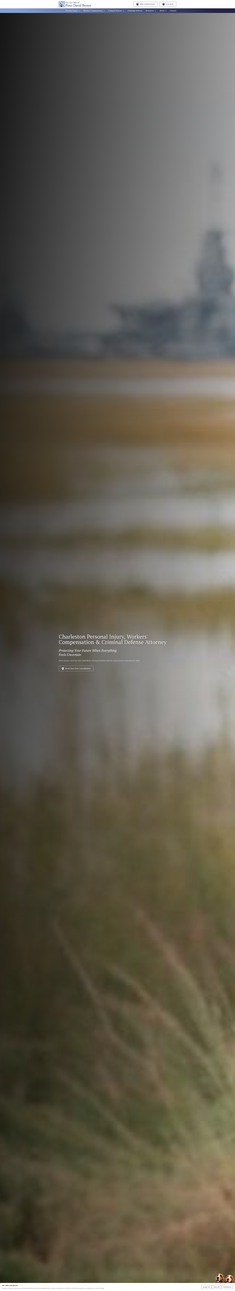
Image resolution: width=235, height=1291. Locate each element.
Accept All (206, 1287)
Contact (173, 11)
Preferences (227, 1287)
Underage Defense (135, 11)
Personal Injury (72, 11)
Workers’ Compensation (93, 11)
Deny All (216, 1287)
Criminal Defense (115, 11)
